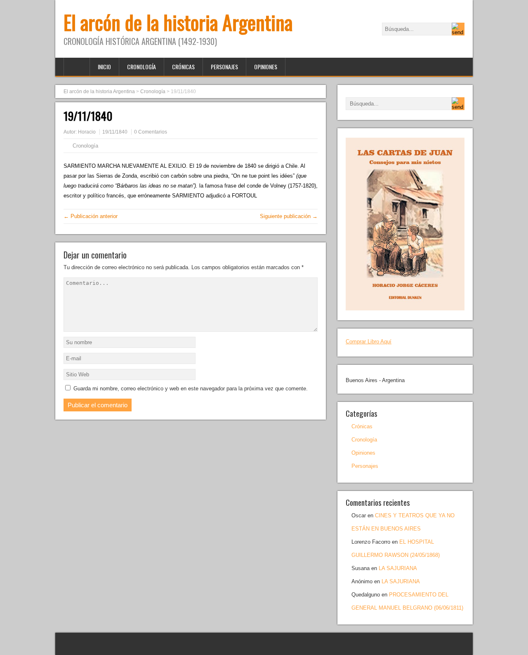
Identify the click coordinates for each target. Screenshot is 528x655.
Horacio (87, 132)
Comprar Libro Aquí (368, 341)
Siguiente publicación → (289, 216)
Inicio (104, 66)
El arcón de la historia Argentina (178, 22)
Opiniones (265, 66)
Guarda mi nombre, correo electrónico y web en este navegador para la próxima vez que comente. (190, 388)
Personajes (224, 66)
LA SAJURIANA (398, 568)
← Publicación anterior (91, 216)
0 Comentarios (150, 132)
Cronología (141, 66)
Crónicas (183, 66)
